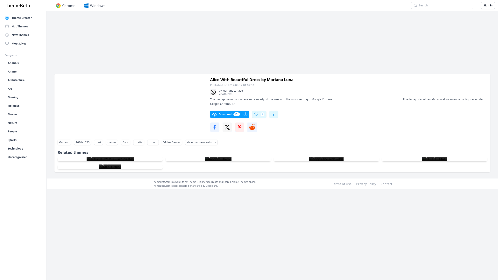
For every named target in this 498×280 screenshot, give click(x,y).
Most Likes (19, 43)
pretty (139, 142)
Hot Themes (20, 26)
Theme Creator (22, 18)
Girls (126, 142)
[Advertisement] (171, 44)
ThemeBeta (17, 5)
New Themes (20, 35)
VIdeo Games (172, 142)
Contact (386, 184)
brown (153, 142)
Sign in (488, 5)
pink (98, 142)
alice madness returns (201, 142)
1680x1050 (82, 142)
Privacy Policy (366, 184)
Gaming (64, 142)
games (112, 142)
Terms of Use (342, 184)
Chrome (68, 5)
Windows (97, 5)
